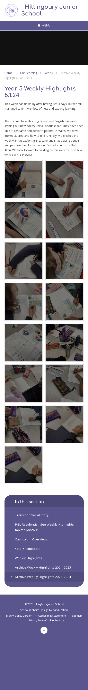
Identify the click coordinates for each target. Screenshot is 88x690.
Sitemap (77, 615)
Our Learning (28, 73)
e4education (60, 610)
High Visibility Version (19, 615)
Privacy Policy (37, 620)
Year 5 (49, 73)
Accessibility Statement (52, 615)
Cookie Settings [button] (54, 620)
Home (8, 73)
